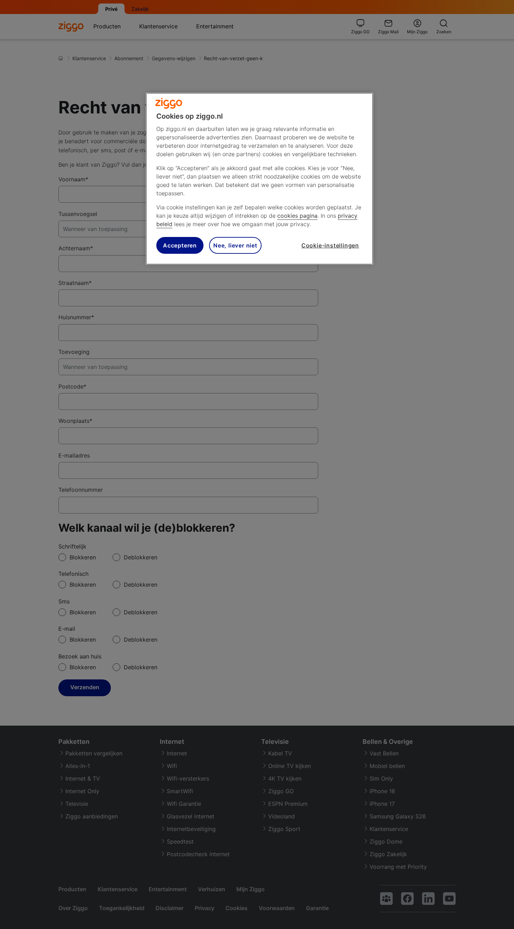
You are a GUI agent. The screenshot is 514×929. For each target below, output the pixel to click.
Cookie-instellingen (330, 245)
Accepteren (180, 245)
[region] (259, 179)
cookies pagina (297, 215)
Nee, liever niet (235, 245)
